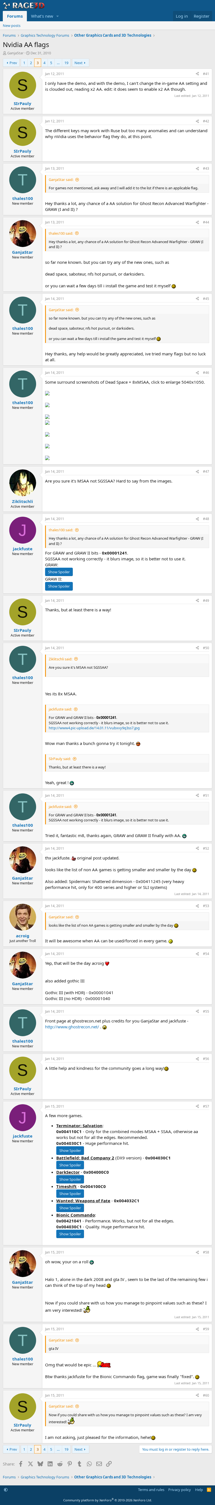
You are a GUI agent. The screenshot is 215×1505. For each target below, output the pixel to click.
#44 (206, 222)
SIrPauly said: (60, 758)
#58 (206, 1252)
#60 (206, 1395)
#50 (206, 648)
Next (78, 62)
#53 (206, 905)
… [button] (58, 62)
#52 (206, 848)
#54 (206, 953)
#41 (206, 73)
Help (199, 1489)
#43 (206, 168)
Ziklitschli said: (60, 658)
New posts (11, 25)
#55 (206, 1011)
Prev (13, 62)
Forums (15, 16)
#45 (206, 298)
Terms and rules (151, 1489)
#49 (206, 600)
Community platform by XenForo (107, 1500)
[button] (58, 16)
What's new (42, 16)
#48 (206, 518)
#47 (206, 471)
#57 (206, 1106)
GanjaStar (15, 52)
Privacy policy (179, 1489)
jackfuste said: (60, 709)
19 (66, 62)
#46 (206, 372)
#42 (206, 121)
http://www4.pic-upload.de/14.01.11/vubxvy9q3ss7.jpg (94, 727)
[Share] (197, 74)
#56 (206, 1058)
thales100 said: (61, 233)
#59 (206, 1329)
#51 (206, 795)
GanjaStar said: (61, 179)
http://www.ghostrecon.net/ (72, 1026)
